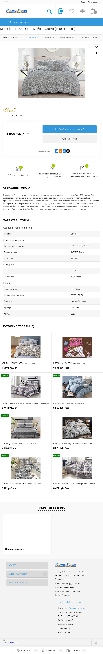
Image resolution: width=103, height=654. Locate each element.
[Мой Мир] (64, 151)
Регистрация (93, 2)
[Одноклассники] (60, 151)
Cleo (73, 314)
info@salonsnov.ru (75, 608)
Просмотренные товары (51, 507)
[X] (68, 151)
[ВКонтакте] (56, 151)
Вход (83, 2)
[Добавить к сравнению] (96, 52)
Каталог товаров (18, 22)
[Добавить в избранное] (96, 46)
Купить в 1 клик (69, 139)
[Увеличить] (51, 73)
